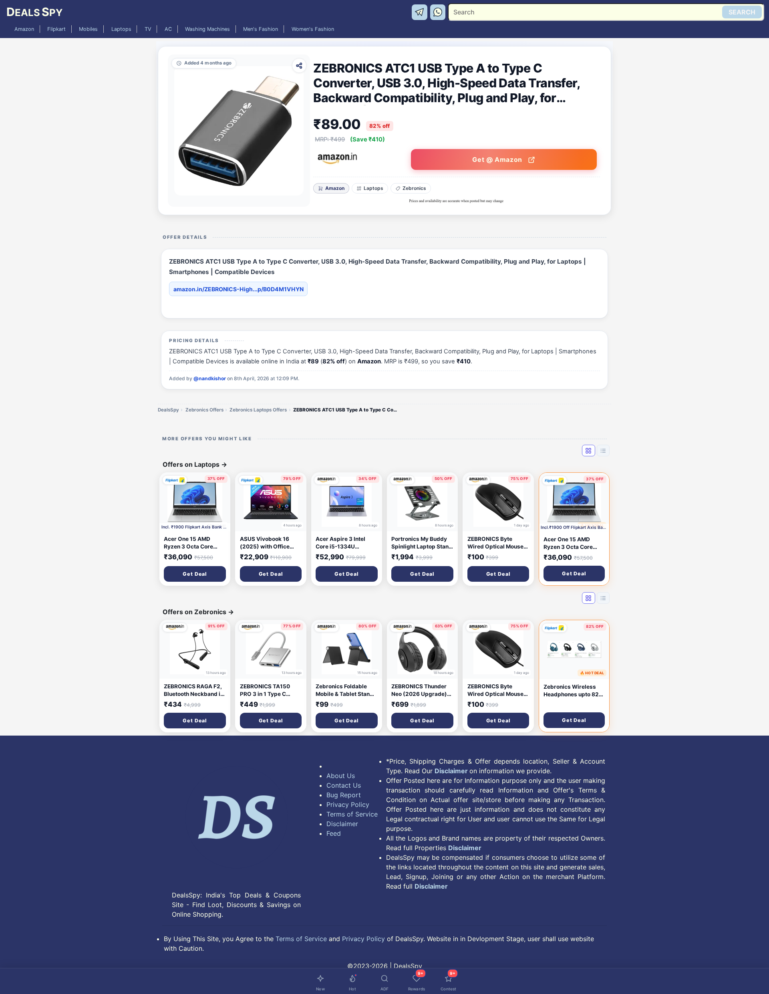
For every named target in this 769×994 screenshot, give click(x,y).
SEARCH (742, 12)
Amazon (24, 29)
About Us (340, 776)
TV (148, 29)
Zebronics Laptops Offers (258, 410)
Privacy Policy (347, 804)
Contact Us (343, 785)
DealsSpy (168, 410)
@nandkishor (209, 378)
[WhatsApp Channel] (438, 12)
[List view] (603, 450)
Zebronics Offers (204, 410)
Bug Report (343, 795)
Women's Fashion (313, 29)
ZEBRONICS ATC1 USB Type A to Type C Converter (345, 410)
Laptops (121, 29)
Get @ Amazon (498, 159)
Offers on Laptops (195, 464)
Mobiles (88, 29)
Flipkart (56, 29)
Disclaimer (342, 824)
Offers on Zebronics (198, 612)
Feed (333, 833)
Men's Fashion (260, 29)
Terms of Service (352, 814)
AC (168, 29)
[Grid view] (588, 450)
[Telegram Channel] (421, 12)
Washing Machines (207, 29)
